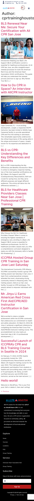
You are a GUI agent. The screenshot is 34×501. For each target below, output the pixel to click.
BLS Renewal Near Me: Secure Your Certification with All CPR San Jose (15, 29)
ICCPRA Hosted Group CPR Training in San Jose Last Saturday (17, 261)
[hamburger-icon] (29, 8)
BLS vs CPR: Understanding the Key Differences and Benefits (15, 155)
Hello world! (9, 380)
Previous (5, 391)
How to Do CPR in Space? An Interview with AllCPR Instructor (16, 88)
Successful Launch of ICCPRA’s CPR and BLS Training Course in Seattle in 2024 (16, 346)
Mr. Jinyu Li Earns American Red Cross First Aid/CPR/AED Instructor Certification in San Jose (15, 303)
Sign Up (17, 487)
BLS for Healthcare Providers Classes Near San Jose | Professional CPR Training (14, 197)
